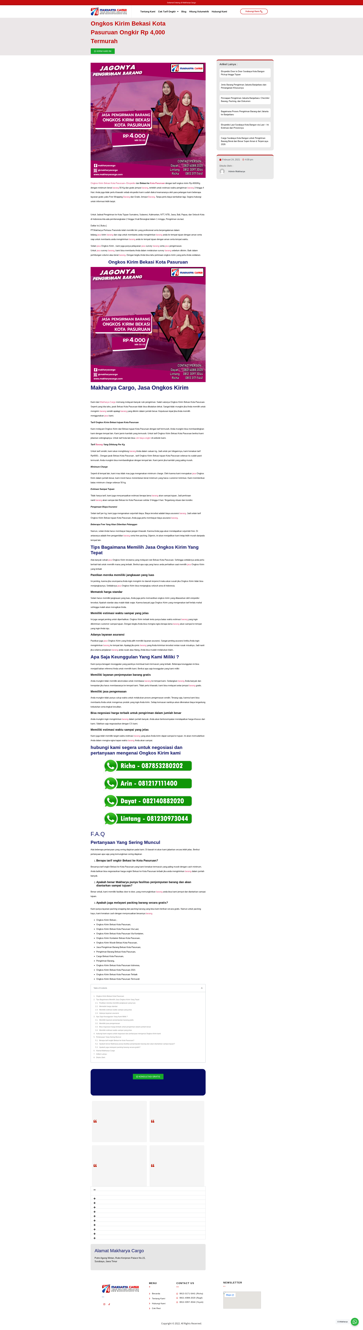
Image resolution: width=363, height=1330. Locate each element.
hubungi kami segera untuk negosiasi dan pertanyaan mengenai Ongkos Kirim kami (128, 1034)
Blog (183, 11)
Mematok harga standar (108, 1006)
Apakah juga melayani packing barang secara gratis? (119, 1047)
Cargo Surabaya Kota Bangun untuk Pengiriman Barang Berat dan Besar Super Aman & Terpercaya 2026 (244, 141)
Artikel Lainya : (101, 1054)
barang (115, 187)
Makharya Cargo (108, 402)
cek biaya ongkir (143, 438)
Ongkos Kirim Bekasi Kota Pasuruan (108, 183)
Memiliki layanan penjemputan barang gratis (116, 1020)
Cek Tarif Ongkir (167, 11)
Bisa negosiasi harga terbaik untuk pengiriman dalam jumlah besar (125, 1027)
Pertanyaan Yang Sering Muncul (108, 1037)
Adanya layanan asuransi (109, 1013)
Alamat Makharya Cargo (105, 1051)
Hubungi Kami (219, 11)
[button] (148, 1189)
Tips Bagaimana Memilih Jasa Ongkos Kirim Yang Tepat (117, 1000)
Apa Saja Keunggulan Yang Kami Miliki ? (112, 1017)
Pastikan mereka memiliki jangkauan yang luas (117, 1003)
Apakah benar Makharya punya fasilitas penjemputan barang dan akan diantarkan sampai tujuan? (137, 1044)
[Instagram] (104, 1304)
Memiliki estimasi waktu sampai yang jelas (115, 1010)
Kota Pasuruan (157, 183)
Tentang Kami (147, 11)
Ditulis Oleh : (101, 1057)
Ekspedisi (130, 183)
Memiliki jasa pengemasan (109, 1023)
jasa (99, 234)
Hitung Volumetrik (199, 11)
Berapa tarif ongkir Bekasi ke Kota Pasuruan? (116, 1040)
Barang (126, 197)
